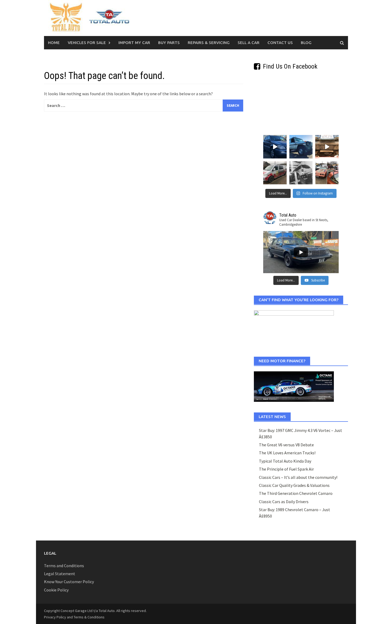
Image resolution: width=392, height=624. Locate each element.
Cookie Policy (56, 590)
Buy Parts (169, 42)
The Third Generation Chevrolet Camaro (296, 493)
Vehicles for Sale (87, 42)
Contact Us (280, 42)
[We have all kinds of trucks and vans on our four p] (301, 173)
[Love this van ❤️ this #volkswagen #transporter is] (275, 173)
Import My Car (134, 42)
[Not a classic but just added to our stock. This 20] (275, 146)
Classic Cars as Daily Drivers (284, 501)
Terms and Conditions (64, 565)
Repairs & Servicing (209, 42)
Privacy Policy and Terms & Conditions (74, 617)
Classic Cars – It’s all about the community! (298, 477)
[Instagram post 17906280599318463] (327, 146)
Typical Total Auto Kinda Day (285, 461)
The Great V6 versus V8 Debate (286, 444)
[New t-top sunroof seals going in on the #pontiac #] (327, 173)
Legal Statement (59, 573)
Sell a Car (248, 42)
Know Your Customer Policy (69, 581)
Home (54, 42)
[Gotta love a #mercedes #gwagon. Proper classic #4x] (301, 146)
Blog (306, 42)
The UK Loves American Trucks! (287, 452)
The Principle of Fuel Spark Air (286, 469)
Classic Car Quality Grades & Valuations (294, 485)
